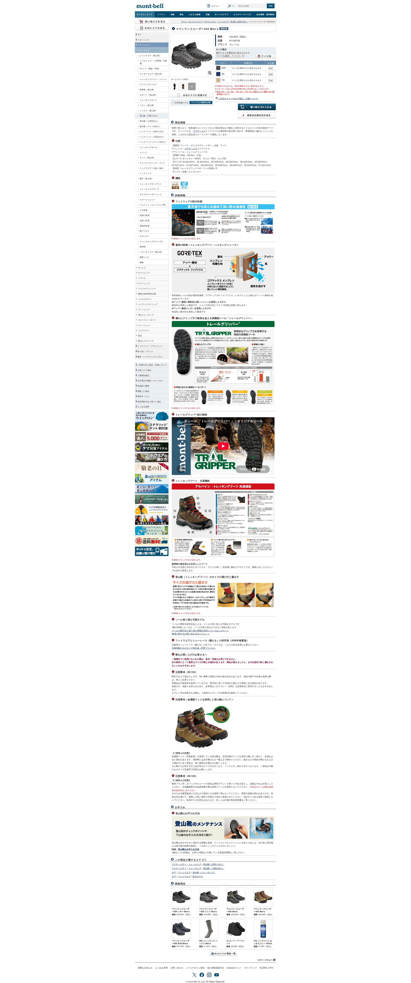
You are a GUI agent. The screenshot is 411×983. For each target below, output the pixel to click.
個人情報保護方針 (215, 967)
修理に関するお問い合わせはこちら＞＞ (191, 633)
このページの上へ (266, 960)
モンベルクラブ (221, 14)
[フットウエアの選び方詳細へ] (152, 457)
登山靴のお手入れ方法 (188, 849)
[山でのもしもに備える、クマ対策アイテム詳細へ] (152, 447)
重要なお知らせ (145, 967)
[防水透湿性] (184, 185)
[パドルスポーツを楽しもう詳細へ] (152, 499)
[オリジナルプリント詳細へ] (152, 530)
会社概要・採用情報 (265, 14)
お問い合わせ (176, 967)
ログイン (215, 5)
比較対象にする (181, 102)
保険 (173, 14)
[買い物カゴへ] (152, 21)
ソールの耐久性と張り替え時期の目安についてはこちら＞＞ (200, 630)
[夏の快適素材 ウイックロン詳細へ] (152, 416)
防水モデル (198, 876)
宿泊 (182, 14)
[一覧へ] (223, 953)
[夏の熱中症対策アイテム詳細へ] (152, 478)
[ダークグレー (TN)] (192, 55)
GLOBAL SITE (266, 967)
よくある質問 (161, 967)
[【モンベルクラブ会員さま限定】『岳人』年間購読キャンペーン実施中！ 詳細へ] (152, 436)
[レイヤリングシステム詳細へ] (152, 509)
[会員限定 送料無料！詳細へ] (152, 541)
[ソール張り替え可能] (175, 185)
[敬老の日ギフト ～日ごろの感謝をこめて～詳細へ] (152, 468)
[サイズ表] (265, 56)
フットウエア (184, 872)
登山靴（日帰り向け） (239, 21)
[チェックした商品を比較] (200, 102)
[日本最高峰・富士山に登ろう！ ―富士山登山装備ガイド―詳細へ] (152, 489)
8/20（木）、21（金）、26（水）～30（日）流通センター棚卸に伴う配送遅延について (246, 92)
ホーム (184, 21)
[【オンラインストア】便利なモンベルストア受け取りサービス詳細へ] (152, 551)
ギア (174, 872)
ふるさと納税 (195, 14)
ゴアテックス (199, 130)
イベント (162, 14)
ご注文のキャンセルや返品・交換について (238, 98)
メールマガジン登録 (195, 967)
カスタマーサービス (242, 14)
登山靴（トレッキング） (204, 872)
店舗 (208, 14)
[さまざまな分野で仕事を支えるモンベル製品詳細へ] (152, 520)
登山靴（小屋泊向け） (213, 868)
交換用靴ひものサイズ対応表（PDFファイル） (194, 648)
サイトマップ (250, 967)
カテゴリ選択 (231, 6)
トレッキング (223, 21)
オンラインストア (145, 14)
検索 (271, 6)
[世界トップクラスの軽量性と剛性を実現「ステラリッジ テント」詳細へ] (152, 426)
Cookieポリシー (234, 967)
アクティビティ (210, 21)
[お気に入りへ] (152, 28)
